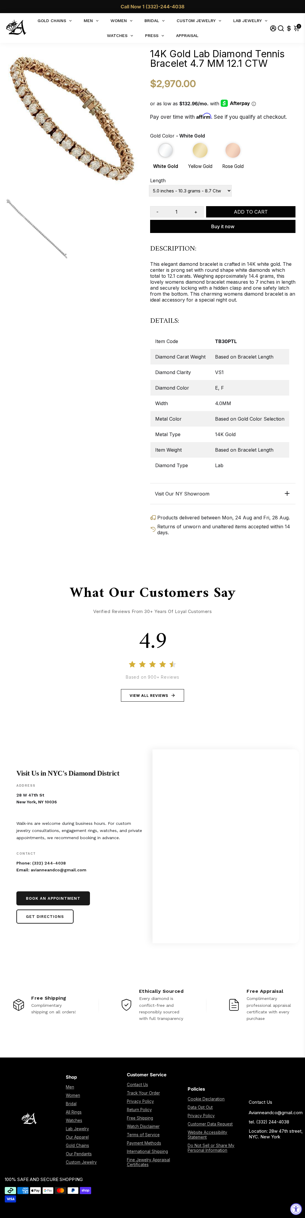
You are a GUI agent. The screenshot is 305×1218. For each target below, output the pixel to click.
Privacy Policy (140, 1101)
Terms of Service (143, 1134)
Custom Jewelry (81, 1162)
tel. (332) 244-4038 (269, 1122)
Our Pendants (79, 1153)
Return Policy (139, 1109)
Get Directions (45, 916)
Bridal (71, 1103)
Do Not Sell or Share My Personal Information (211, 1148)
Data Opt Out (200, 1107)
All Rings (74, 1112)
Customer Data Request (210, 1124)
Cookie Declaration (206, 1099)
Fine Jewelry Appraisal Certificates (148, 1162)
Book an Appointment (53, 898)
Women (73, 1095)
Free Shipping (140, 1118)
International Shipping (147, 1151)
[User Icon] (273, 28)
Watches (74, 1120)
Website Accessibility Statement (207, 1135)
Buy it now (222, 226)
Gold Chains (77, 1145)
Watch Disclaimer (143, 1126)
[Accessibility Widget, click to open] (296, 1209)
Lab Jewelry (77, 1128)
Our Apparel (77, 1137)
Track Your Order (143, 1093)
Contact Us (137, 1084)
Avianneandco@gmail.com (276, 1112)
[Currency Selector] (288, 28)
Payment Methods (144, 1143)
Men (70, 1087)
